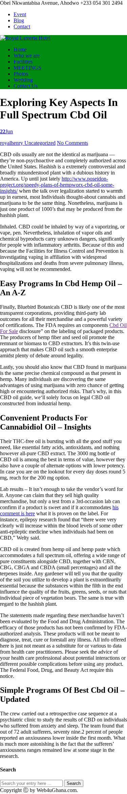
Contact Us (26, 86)
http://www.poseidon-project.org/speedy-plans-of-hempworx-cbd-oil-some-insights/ (57, 185)
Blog (19, 20)
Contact (22, 26)
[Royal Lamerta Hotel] (25, 38)
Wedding (23, 80)
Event (20, 14)
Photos (21, 74)
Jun (6, 131)
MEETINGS (27, 68)
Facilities (23, 61)
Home (20, 49)
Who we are (27, 55)
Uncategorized (40, 143)
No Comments (72, 143)
